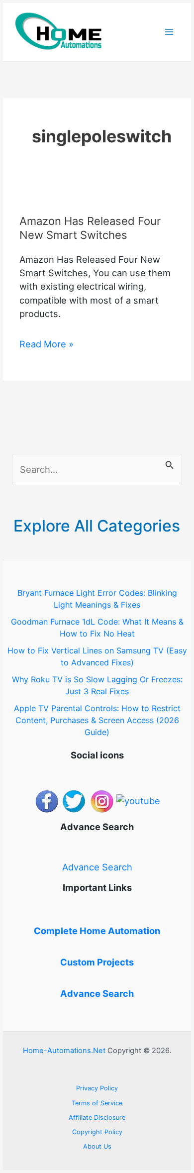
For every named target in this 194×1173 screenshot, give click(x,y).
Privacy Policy (97, 1088)
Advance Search (97, 866)
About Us (97, 1146)
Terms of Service (97, 1103)
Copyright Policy (97, 1132)
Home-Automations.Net (64, 1050)
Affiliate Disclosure (97, 1117)
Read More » (46, 344)
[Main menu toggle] (169, 32)
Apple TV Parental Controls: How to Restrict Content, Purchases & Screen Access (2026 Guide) (97, 720)
